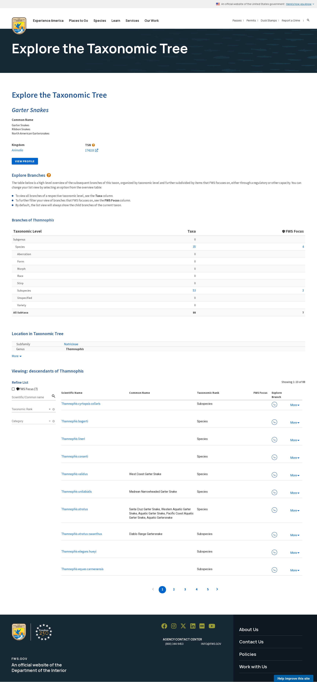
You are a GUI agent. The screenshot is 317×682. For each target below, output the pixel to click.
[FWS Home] (19, 26)
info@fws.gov (211, 644)
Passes (237, 20)
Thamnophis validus (74, 474)
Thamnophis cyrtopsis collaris (80, 404)
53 (194, 290)
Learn (116, 20)
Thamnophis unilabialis (76, 492)
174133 (89, 150)
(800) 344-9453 (174, 644)
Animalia (17, 150)
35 (194, 247)
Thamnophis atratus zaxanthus (81, 534)
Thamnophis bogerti (74, 421)
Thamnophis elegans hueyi (78, 551)
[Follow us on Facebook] (165, 626)
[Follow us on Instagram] (175, 626)
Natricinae (71, 344)
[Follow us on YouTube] (213, 626)
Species (100, 20)
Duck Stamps (269, 20)
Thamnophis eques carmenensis (82, 569)
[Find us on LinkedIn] (194, 626)
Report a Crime (291, 20)
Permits (251, 20)
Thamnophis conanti (74, 456)
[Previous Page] (153, 589)
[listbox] (31, 409)
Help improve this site (294, 678)
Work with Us (253, 667)
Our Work (152, 20)
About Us (248, 629)
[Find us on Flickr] (203, 626)
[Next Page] (217, 589)
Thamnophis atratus (74, 509)
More (15, 356)
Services (132, 20)
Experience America (48, 20)
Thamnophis (75, 349)
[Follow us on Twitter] (184, 626)
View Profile (25, 161)
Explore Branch (274, 404)
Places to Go (78, 20)
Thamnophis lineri (73, 439)
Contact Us (251, 642)
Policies (247, 654)
